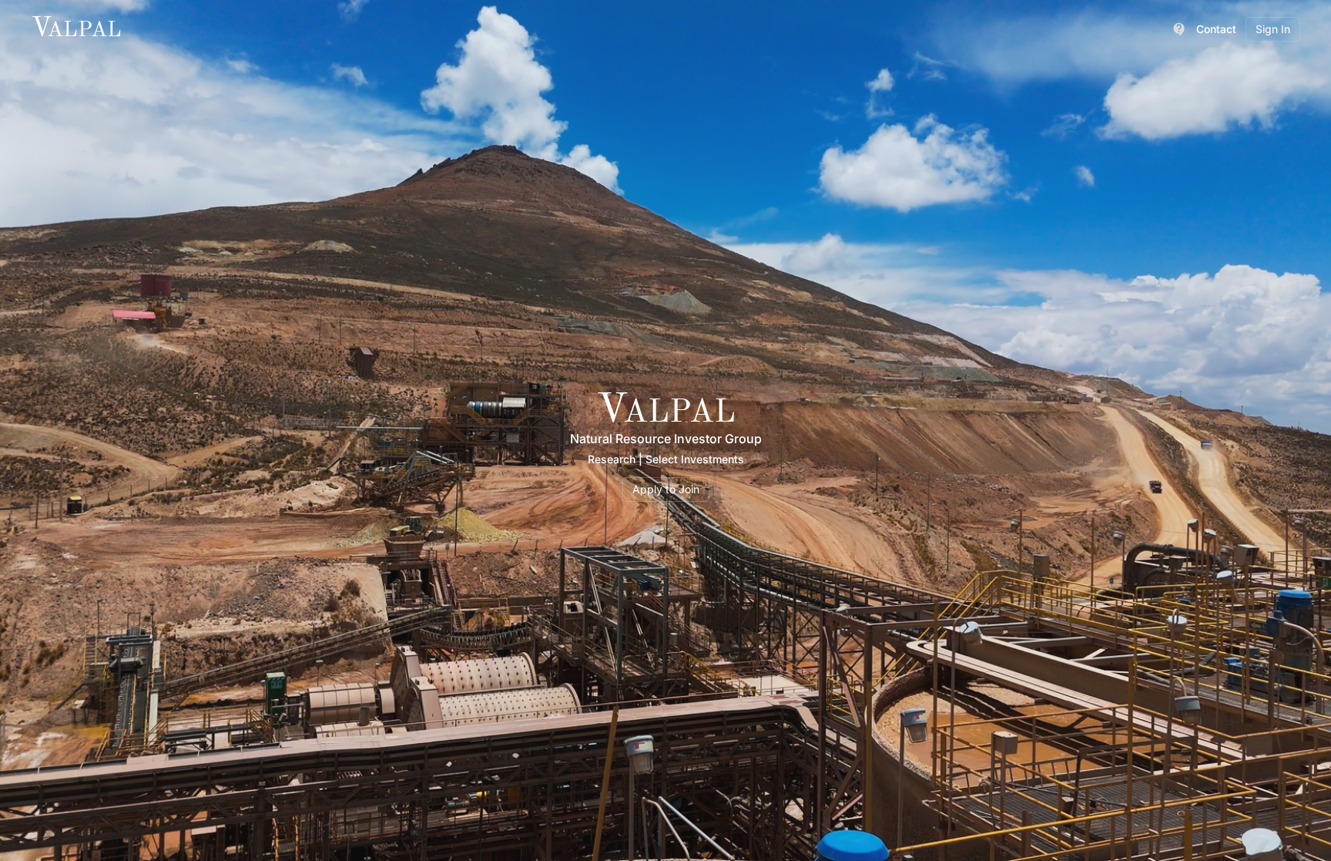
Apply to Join (665, 489)
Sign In (1273, 28)
